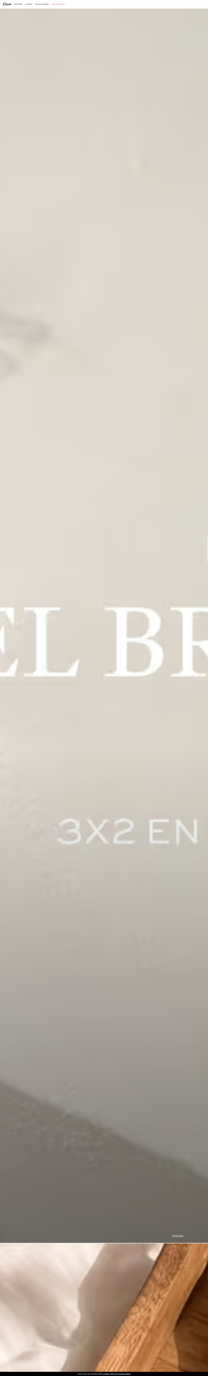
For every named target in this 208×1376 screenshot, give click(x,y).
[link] (58, 4)
